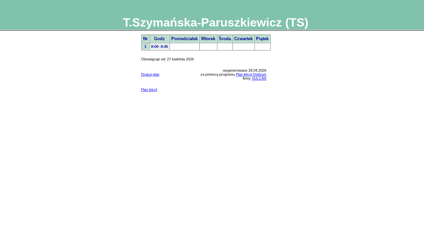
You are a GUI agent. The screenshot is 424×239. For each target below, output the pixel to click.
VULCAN (259, 78)
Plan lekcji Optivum (251, 74)
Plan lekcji (149, 90)
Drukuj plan (150, 74)
